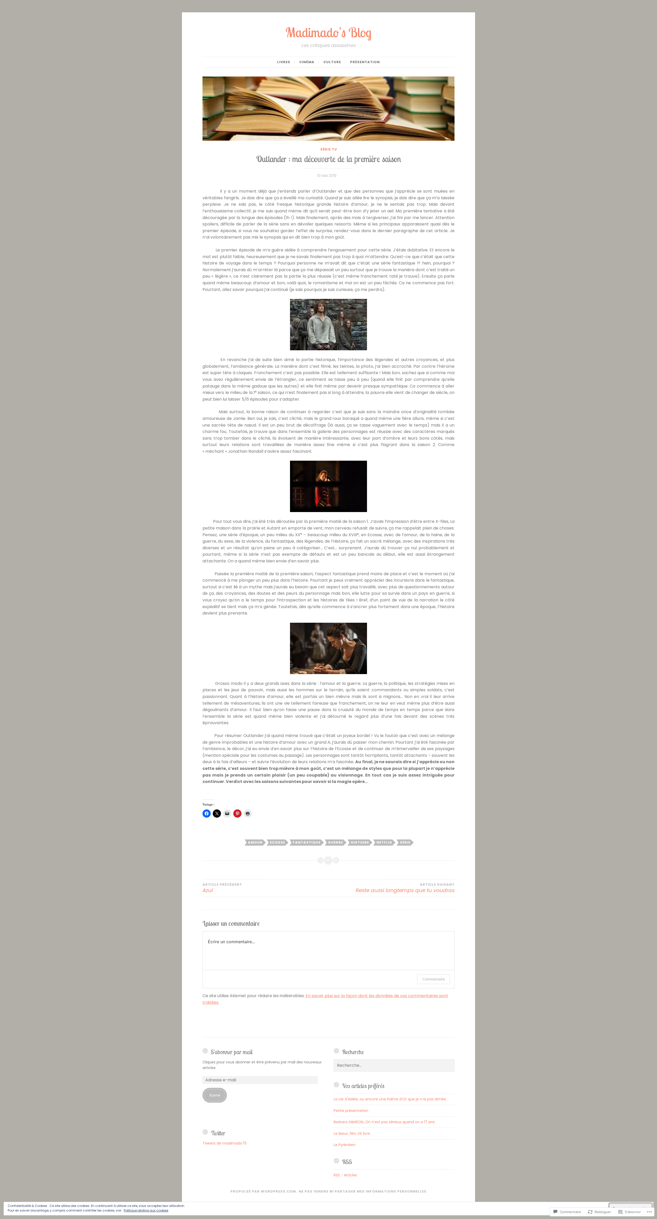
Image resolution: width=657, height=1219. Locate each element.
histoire (360, 842)
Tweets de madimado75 (224, 1143)
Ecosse (277, 842)
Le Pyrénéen (344, 1144)
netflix (384, 842)
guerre (335, 842)
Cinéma (306, 62)
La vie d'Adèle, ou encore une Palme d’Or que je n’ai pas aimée (390, 1099)
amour (255, 842)
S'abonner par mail (232, 1052)
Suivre (214, 1095)
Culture (332, 62)
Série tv (328, 149)
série (405, 842)
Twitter (218, 1133)
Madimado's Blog (328, 32)
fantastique (307, 842)
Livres (283, 62)
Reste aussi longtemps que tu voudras (405, 888)
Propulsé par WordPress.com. (263, 1191)
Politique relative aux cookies (146, 1210)
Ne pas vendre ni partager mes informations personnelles (363, 1191)
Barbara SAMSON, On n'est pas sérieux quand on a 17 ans (384, 1121)
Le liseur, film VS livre (352, 1133)
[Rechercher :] (394, 1065)
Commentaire (433, 979)
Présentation (365, 62)
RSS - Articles (345, 1175)
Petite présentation (351, 1110)
